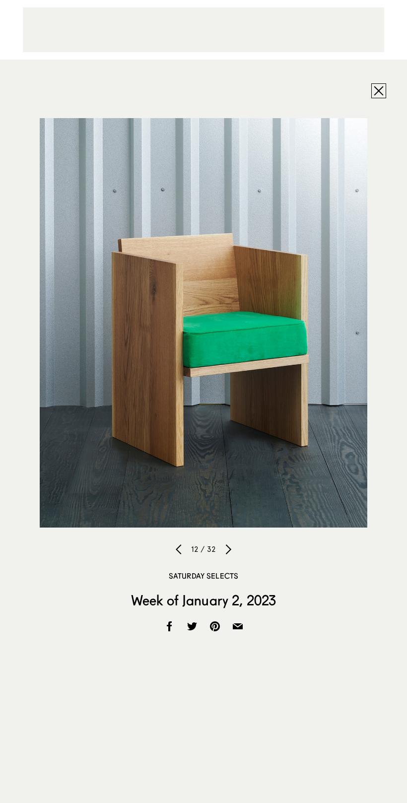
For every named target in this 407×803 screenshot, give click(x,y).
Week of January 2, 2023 (203, 600)
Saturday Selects (203, 575)
